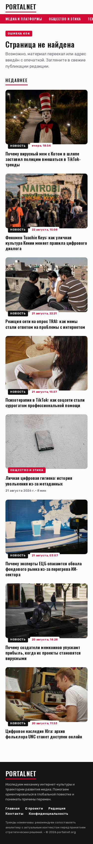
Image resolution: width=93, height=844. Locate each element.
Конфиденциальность (48, 813)
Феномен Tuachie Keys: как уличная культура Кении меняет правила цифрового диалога (46, 242)
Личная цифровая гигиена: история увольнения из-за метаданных (38, 480)
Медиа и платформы (23, 18)
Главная (12, 808)
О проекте (34, 808)
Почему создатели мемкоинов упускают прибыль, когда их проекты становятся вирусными (43, 652)
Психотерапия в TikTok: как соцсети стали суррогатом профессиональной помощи (45, 402)
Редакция (56, 808)
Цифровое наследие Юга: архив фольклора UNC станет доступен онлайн (43, 734)
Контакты (14, 813)
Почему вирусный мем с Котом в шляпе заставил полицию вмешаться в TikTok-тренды (43, 159)
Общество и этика (65, 18)
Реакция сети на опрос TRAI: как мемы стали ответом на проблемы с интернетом (45, 324)
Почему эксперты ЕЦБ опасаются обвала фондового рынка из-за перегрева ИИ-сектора (43, 568)
